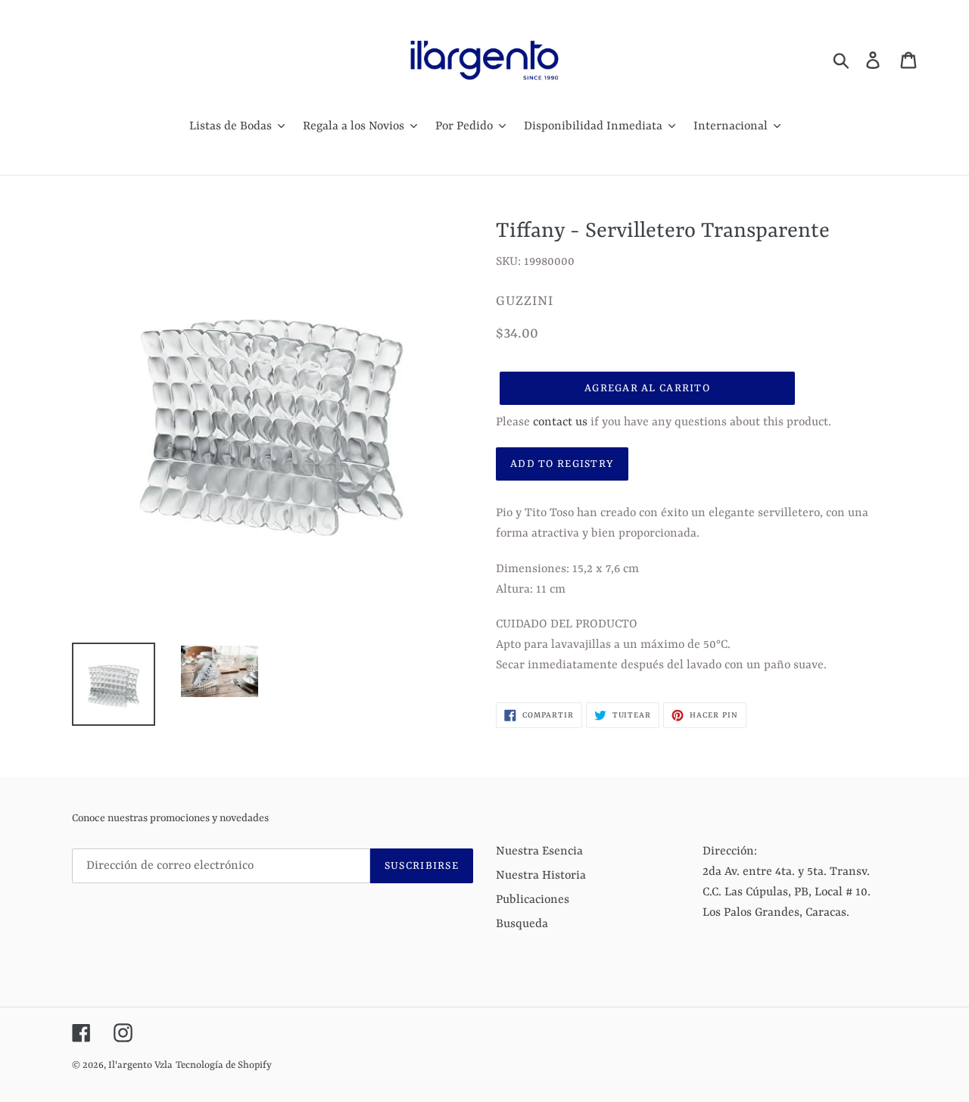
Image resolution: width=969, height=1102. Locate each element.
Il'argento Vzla (140, 1065)
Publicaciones (532, 900)
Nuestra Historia (541, 876)
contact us (560, 422)
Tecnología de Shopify (224, 1065)
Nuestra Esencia (539, 851)
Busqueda (522, 924)
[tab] (696, 625)
